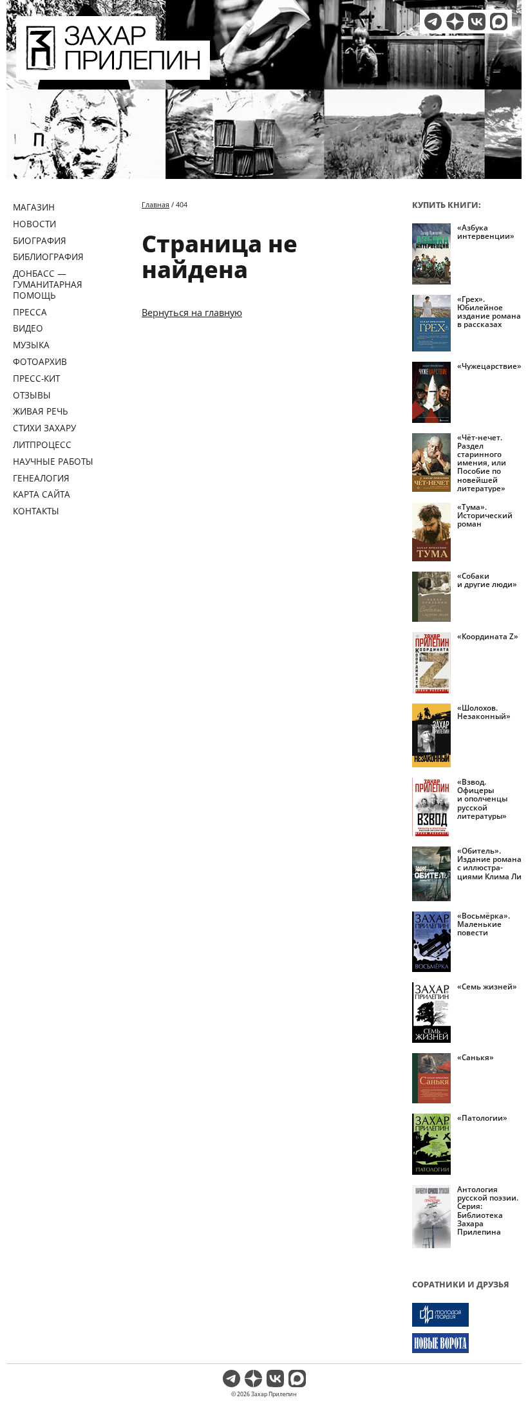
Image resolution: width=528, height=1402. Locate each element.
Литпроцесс (42, 444)
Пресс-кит (36, 378)
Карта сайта (41, 494)
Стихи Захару (44, 428)
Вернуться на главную (192, 312)
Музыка (31, 345)
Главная (155, 204)
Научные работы (53, 461)
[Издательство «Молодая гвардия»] (467, 1315)
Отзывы (32, 395)
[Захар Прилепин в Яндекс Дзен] (455, 21)
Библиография (48, 256)
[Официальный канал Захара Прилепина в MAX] (498, 21)
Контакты (36, 511)
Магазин (34, 207)
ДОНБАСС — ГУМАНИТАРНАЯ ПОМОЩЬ (47, 284)
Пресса (30, 312)
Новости (34, 224)
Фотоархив (40, 361)
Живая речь (40, 411)
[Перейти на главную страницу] (113, 72)
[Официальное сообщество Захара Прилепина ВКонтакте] (477, 21)
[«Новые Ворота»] (467, 1343)
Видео (28, 328)
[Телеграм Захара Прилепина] (433, 21)
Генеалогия (41, 478)
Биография (39, 240)
